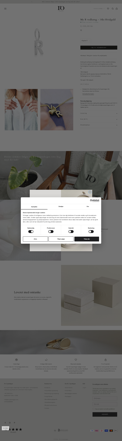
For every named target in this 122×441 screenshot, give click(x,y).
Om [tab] (88, 206)
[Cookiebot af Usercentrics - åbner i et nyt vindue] (91, 200)
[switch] (50, 231)
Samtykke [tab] (34, 206)
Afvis (35, 239)
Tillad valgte (61, 239)
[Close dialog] (90, 192)
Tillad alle (87, 239)
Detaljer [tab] (61, 206)
